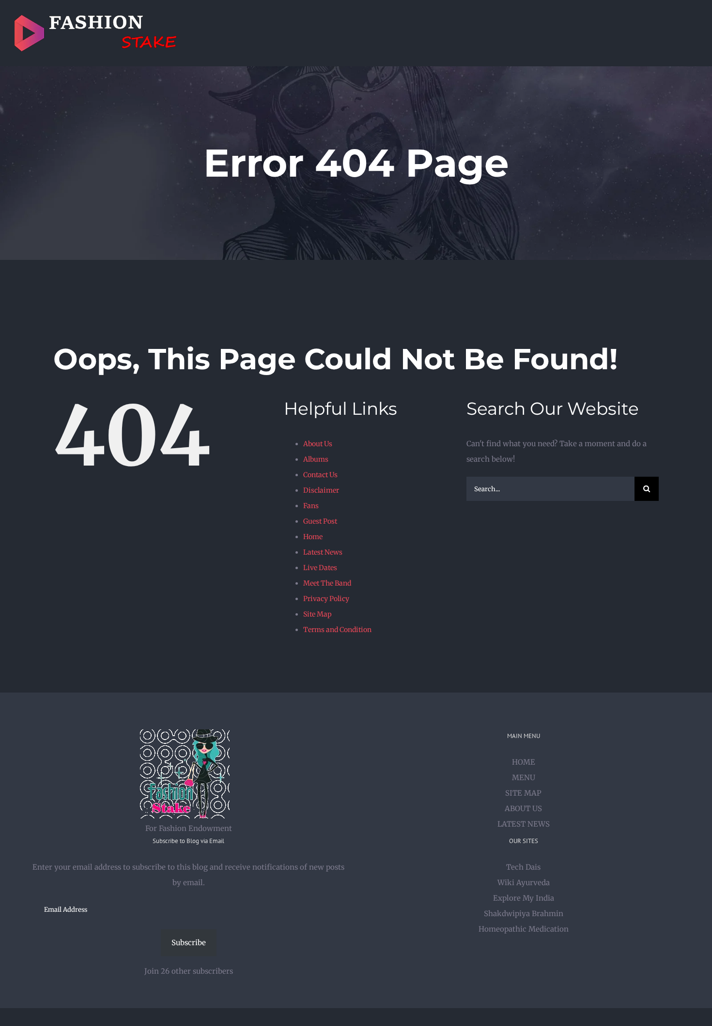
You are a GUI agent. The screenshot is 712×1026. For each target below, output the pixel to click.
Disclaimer (321, 490)
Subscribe (188, 942)
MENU (523, 777)
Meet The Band (327, 583)
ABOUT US (523, 808)
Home (313, 536)
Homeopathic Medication (524, 929)
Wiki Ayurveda (523, 882)
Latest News (322, 552)
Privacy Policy (326, 598)
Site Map (317, 614)
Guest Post (320, 521)
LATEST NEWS (523, 824)
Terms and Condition (337, 629)
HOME (523, 762)
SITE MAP (523, 793)
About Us (317, 443)
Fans (311, 505)
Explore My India (523, 898)
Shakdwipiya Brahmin (523, 913)
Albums (315, 459)
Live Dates (320, 567)
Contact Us (320, 474)
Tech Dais (523, 867)
